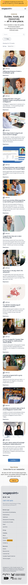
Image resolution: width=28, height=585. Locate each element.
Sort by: (4, 46)
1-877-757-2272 (8, 501)
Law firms (5, 527)
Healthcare (5, 517)
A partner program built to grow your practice (12, 376)
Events (4, 548)
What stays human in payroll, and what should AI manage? (13, 133)
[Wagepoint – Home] (7, 9)
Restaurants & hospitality (8, 519)
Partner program (6, 558)
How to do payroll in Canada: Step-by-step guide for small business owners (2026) (13, 341)
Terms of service (6, 571)
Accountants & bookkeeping (9, 512)
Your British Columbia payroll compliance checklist (11, 305)
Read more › (6, 75)
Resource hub (6, 551)
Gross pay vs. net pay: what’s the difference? (13, 271)
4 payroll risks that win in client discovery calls (12, 237)
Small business (6, 514)
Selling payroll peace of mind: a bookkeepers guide (12, 72)
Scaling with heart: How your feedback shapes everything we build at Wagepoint (14, 100)
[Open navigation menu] (25, 9)
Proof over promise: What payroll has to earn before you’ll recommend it (14, 201)
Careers (7, 540)
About (4, 535)
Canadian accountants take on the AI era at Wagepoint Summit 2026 (14, 409)
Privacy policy (13, 571)
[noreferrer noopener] (6, 574)
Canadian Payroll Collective (9, 556)
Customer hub (6, 553)
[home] (10, 493)
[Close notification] (26, 3)
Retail (4, 524)
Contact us (5, 543)
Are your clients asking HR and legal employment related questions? (13, 443)
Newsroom (5, 538)
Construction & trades (8, 522)
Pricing (4, 530)
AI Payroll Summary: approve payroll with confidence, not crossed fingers (14, 168)
